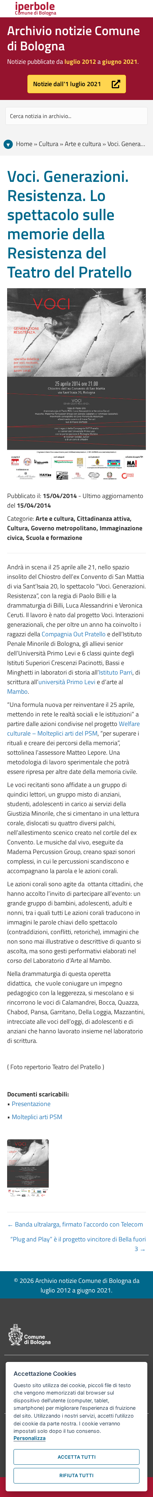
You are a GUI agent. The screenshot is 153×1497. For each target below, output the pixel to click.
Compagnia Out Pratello (74, 634)
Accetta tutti (77, 1457)
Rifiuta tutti (76, 1475)
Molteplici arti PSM (37, 1117)
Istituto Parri (115, 672)
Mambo (17, 691)
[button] (76, 84)
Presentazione (31, 1103)
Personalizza (30, 1438)
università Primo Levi (66, 682)
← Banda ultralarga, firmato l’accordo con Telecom (75, 1224)
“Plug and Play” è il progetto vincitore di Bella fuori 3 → (78, 1243)
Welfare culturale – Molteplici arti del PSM (73, 728)
